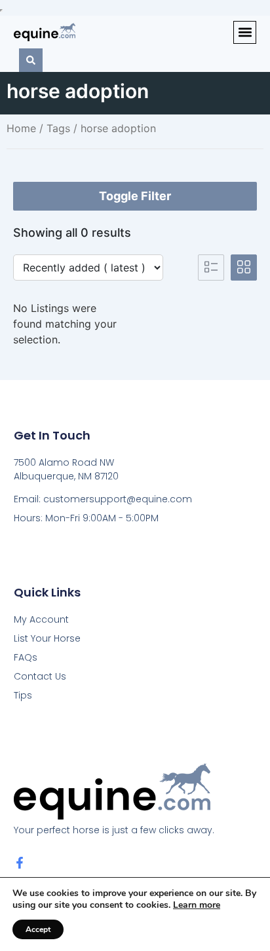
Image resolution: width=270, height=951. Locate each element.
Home (21, 128)
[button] (244, 32)
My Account (41, 619)
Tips (23, 695)
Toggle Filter (135, 196)
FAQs (25, 657)
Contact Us (40, 676)
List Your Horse (47, 638)
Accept (38, 929)
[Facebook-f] (20, 863)
